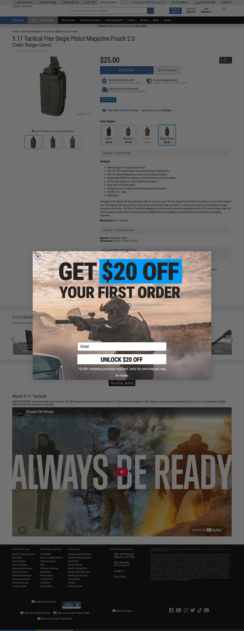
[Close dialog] (38, 256)
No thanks (122, 375)
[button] (122, 362)
